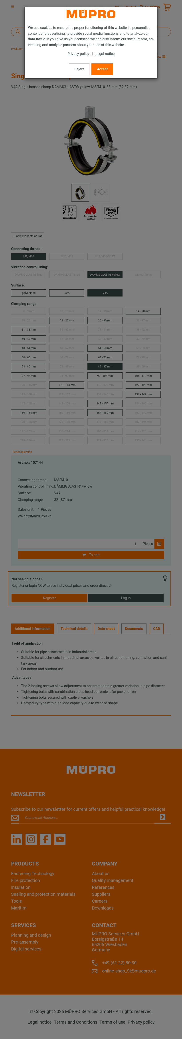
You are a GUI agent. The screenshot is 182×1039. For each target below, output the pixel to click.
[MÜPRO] (91, 14)
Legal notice (105, 54)
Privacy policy (78, 54)
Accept (102, 69)
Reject (79, 69)
